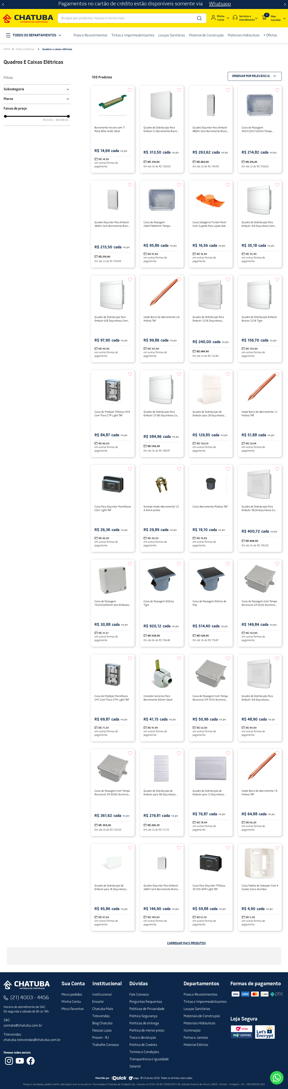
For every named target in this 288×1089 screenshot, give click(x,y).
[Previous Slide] (3, 4)
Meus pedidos (71, 994)
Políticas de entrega (144, 1023)
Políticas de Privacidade (146, 1009)
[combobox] (132, 18)
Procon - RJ (100, 1038)
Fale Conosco (139, 994)
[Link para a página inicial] (7, 49)
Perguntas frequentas (145, 1002)
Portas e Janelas (196, 1038)
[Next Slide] (285, 4)
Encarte (98, 1002)
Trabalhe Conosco (105, 1045)
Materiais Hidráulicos (199, 1023)
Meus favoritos (72, 1009)
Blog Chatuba (102, 1023)
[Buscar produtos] (199, 18)
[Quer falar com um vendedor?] (277, 1078)
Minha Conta (71, 1002)
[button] (37, 89)
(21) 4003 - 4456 (29, 998)
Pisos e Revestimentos (200, 994)
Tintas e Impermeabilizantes (205, 1002)
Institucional (102, 994)
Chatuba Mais (102, 1009)
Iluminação (192, 1030)
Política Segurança (143, 1016)
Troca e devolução (142, 1038)
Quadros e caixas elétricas (57, 49)
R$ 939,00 (61, 120)
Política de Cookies (143, 1045)
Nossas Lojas (102, 1030)
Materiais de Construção (202, 1016)
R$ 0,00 (48, 120)
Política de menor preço (146, 1030)
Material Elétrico (25, 49)
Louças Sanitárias (197, 1009)
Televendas (101, 1016)
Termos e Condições (144, 1052)
